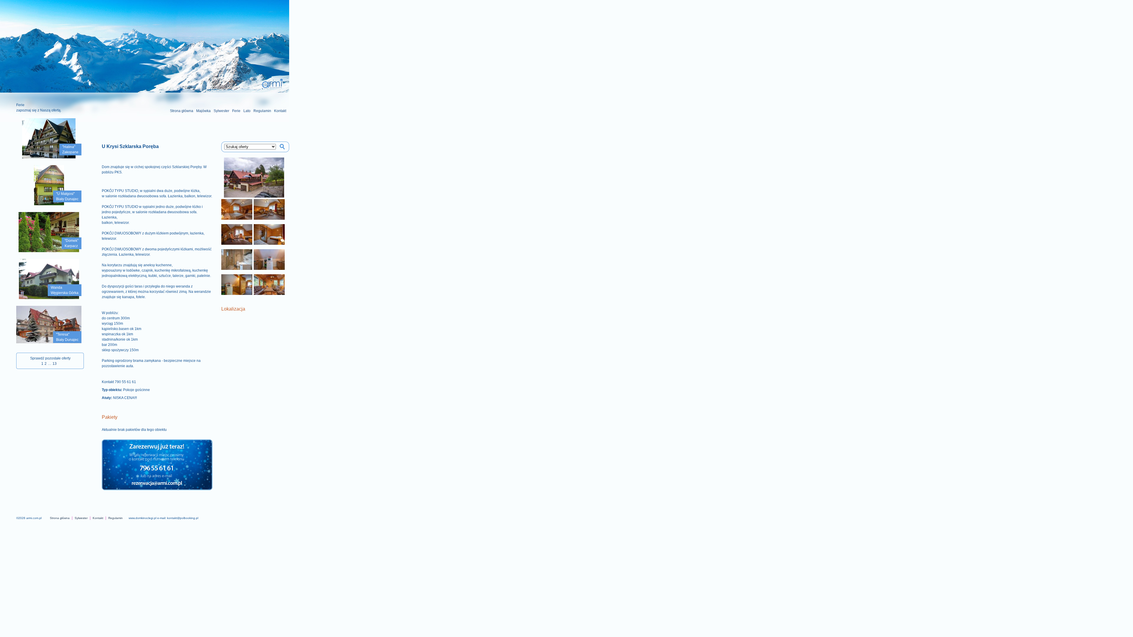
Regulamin (262, 111)
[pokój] (236, 209)
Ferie (236, 111)
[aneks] (269, 259)
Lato (246, 111)
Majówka (203, 111)
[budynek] (253, 177)
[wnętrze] (269, 284)
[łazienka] (236, 259)
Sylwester (221, 111)
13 (55, 364)
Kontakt (280, 111)
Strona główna (181, 111)
